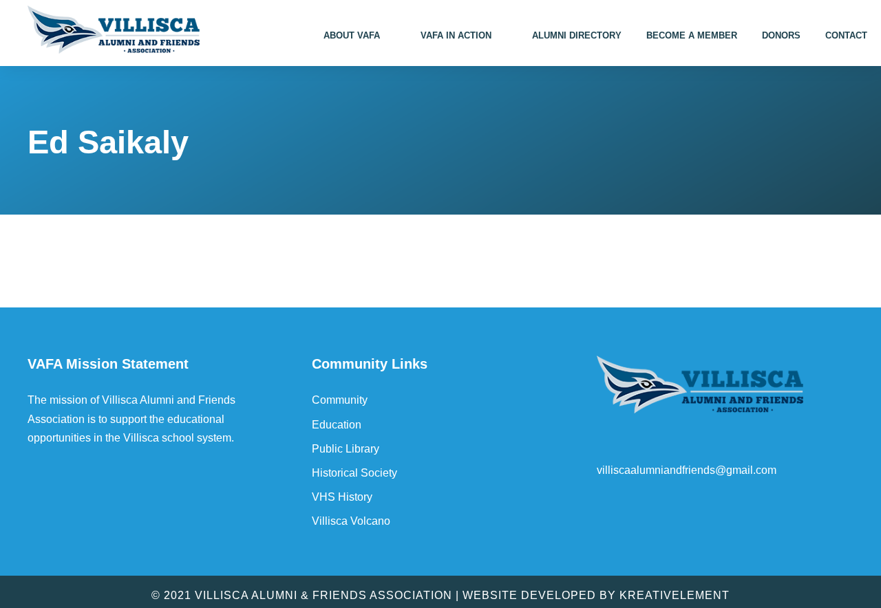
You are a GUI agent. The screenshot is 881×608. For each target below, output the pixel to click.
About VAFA (351, 35)
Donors (781, 35)
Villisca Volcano (351, 521)
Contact (846, 35)
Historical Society (354, 473)
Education (336, 425)
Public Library (345, 449)
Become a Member (691, 35)
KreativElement (674, 595)
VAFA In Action (456, 35)
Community (340, 400)
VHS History (342, 497)
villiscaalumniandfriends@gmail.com (686, 470)
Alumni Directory (577, 35)
